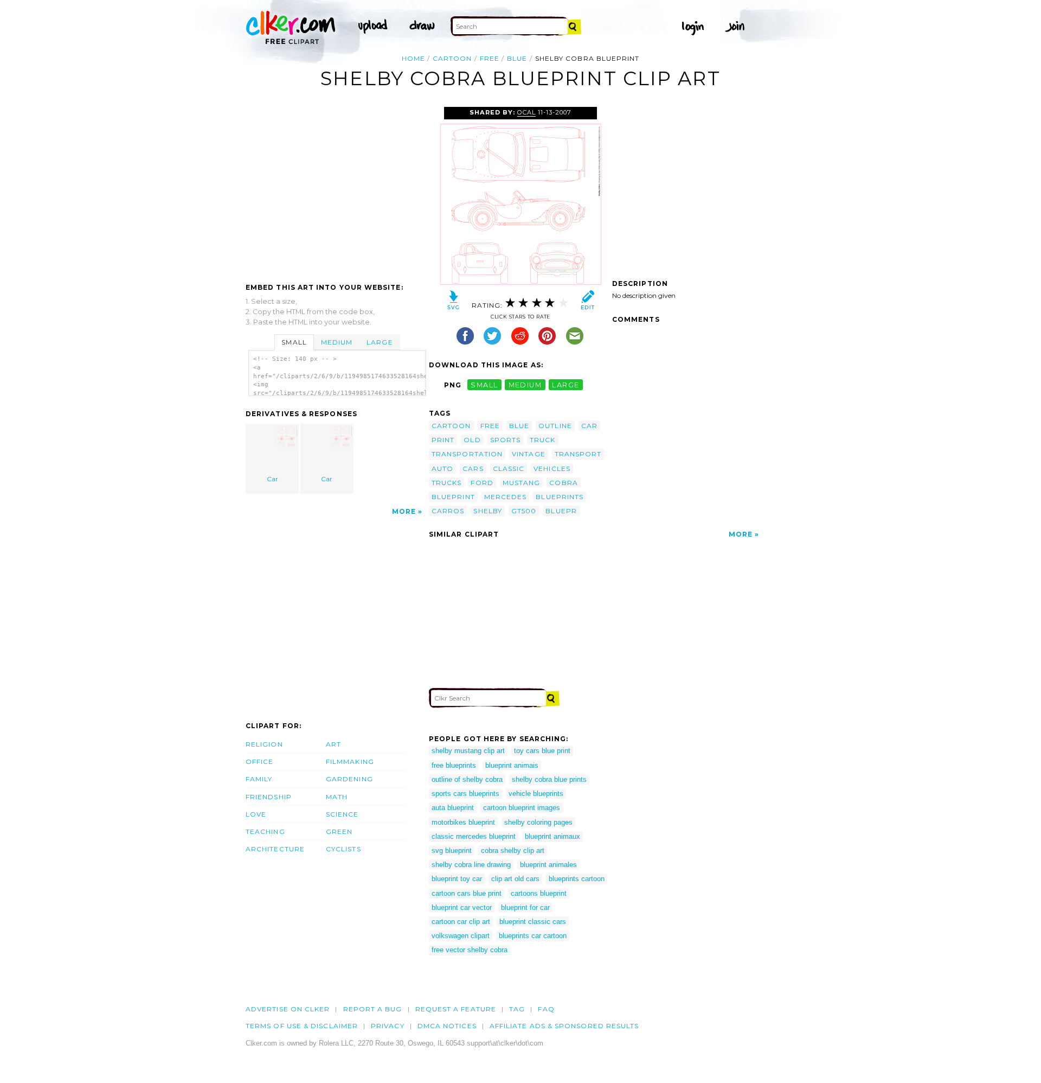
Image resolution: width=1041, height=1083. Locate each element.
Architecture (275, 849)
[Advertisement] (337, 188)
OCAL (526, 112)
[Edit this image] (587, 302)
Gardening (349, 779)
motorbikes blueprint (463, 822)
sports (505, 440)
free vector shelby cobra (469, 950)
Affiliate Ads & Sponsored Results (564, 1026)
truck (542, 440)
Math (337, 797)
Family (259, 779)
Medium (336, 342)
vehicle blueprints (536, 793)
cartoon (452, 58)
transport (578, 454)
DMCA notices (447, 1026)
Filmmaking (350, 761)
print (443, 440)
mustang (522, 483)
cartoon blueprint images (521, 808)
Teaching (265, 831)
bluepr (560, 511)
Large (380, 342)
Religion (264, 744)
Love (256, 814)
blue (517, 58)
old (472, 440)
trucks (446, 483)
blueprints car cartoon (533, 936)
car (589, 426)
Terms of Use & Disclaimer (302, 1026)
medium (525, 385)
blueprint (453, 497)
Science (342, 814)
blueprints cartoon (577, 879)
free (489, 58)
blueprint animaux (552, 836)
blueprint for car (525, 907)
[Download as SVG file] (453, 302)
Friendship (269, 797)
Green (339, 831)
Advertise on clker (288, 1009)
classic (509, 468)
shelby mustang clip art (468, 751)
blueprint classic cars (532, 922)
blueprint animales (548, 865)
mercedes (505, 497)
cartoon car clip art (461, 922)
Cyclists (343, 849)
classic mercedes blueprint (474, 836)
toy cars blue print (542, 751)
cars (472, 468)
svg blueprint (452, 850)
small (484, 385)
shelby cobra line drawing (471, 865)
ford (482, 483)
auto (442, 468)
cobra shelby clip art (512, 850)
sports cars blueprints (465, 793)
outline (555, 426)
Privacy (387, 1026)
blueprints (559, 497)
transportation (467, 454)
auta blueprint (453, 808)
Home (413, 58)
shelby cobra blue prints (549, 779)
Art (333, 744)
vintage (528, 454)
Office (259, 761)
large (565, 385)
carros (448, 511)
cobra (563, 483)
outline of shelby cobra (467, 779)
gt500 (523, 511)
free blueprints (454, 765)
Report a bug (372, 1009)
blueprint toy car (457, 879)
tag (517, 1009)
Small (293, 342)
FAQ (546, 1009)
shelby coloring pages (538, 822)
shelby (487, 511)
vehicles (552, 468)
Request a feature (455, 1009)
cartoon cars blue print (467, 893)
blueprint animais (511, 765)
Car (272, 479)
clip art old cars (515, 879)
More (404, 511)
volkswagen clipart (461, 936)
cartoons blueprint (539, 893)
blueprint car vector (462, 907)
